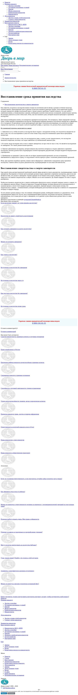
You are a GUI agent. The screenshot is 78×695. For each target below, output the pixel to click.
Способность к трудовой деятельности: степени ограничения (21, 388)
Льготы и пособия (10, 603)
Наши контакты (14, 65)
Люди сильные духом (11, 646)
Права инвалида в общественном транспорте (15, 453)
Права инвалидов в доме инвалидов (12, 440)
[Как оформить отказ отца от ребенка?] (8, 490)
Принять (4, 693)
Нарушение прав (10, 638)
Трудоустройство (10, 637)
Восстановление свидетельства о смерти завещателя (22, 104)
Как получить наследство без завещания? (14, 293)
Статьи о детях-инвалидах (13, 620)
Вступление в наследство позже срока (13, 306)
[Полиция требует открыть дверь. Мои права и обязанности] (8, 517)
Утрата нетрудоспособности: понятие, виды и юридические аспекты (23, 401)
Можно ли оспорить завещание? (11, 242)
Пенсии (7, 633)
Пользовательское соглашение (29, 65)
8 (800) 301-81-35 (39, 88)
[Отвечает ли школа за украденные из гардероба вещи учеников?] (8, 530)
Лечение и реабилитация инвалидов (16, 635)
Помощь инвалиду (7, 600)
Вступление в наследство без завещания (14, 267)
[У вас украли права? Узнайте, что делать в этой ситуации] (8, 556)
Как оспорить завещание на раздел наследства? (16, 229)
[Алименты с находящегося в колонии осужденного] (8, 569)
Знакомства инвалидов (8, 623)
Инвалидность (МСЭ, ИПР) (14, 628)
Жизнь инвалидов (10, 608)
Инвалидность (9, 612)
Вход (2, 69)
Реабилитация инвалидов (13, 610)
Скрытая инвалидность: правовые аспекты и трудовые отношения (22, 336)
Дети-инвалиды (6, 615)
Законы (7, 645)
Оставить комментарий (8, 331)
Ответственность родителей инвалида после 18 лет (17, 427)
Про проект (4, 65)
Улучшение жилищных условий (15, 605)
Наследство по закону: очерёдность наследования (17, 216)
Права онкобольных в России (10, 349)
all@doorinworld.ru (9, 688)
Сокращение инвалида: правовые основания (15, 375)
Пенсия (7, 607)
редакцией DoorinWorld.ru (32, 199)
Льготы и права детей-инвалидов (15, 618)
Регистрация (8, 69)
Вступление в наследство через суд (12, 280)
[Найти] (19, 71)
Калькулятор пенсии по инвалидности (17, 650)
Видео (7, 648)
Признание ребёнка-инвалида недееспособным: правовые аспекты (22, 362)
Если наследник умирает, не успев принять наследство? (19, 203)
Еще (2, 641)
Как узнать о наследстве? (9, 254)
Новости (3, 598)
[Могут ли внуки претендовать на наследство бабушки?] (8, 543)
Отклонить (11, 693)
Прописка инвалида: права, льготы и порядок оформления (20, 414)
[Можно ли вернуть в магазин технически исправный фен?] (8, 582)
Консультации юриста (8, 625)
